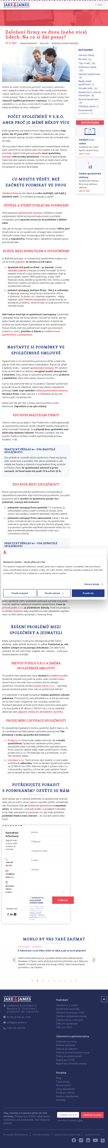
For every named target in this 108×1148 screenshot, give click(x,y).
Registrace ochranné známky (71, 1063)
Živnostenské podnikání (85, 112)
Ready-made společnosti (86, 83)
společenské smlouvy (42, 367)
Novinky (84, 59)
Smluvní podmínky (37, 916)
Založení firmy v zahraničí (69, 1019)
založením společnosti (40, 805)
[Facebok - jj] (75, 1141)
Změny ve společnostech (69, 1056)
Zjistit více (84, 154)
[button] (9, 960)
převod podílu (33, 153)
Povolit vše (88, 593)
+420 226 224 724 (16, 1028)
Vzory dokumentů (65, 1089)
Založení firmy (10, 193)
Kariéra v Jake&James (67, 1096)
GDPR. (80, 1120)
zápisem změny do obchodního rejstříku (40, 711)
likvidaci (7, 156)
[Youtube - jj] (95, 1141)
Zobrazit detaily (91, 584)
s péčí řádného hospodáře (31, 299)
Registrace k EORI (65, 1059)
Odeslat (63, 900)
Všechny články (86, 55)
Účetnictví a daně (87, 69)
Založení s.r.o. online (67, 1005)
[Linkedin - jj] (89, 1141)
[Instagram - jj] (82, 1141)
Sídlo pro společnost (67, 1023)
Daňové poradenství (66, 1048)
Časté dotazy (63, 1081)
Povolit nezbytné (20, 593)
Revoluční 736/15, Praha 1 (9, 889)
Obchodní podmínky (41, 1134)
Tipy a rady (86, 63)
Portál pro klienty (65, 1092)
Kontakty (61, 1100)
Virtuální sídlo (87, 88)
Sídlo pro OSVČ (64, 1027)
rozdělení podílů (58, 675)
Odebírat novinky (92, 1115)
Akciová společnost (88, 101)
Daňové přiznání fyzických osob (72, 1052)
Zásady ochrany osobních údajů (67, 1134)
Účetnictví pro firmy (66, 1041)
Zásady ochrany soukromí (35, 914)
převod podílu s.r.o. (12, 607)
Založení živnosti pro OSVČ (70, 1012)
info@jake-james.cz (17, 1022)
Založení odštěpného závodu (71, 1016)
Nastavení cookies (92, 1134)
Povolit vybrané (52, 593)
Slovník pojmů (63, 1085)
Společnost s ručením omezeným (89, 94)
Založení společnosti (89, 76)
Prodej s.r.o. (14, 740)
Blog (58, 1078)
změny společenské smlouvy (51, 390)
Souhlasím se (37, 900)
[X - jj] (101, 1141)
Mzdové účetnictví (65, 1045)
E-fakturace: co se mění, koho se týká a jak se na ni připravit (52, 950)
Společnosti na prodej (67, 1008)
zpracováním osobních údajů (36, 901)
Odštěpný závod (88, 106)
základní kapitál (17, 270)
